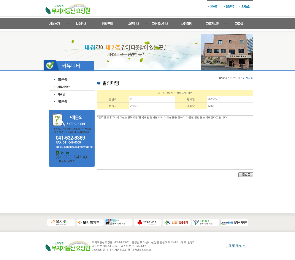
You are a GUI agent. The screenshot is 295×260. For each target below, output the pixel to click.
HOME (223, 77)
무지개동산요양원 (119, 249)
